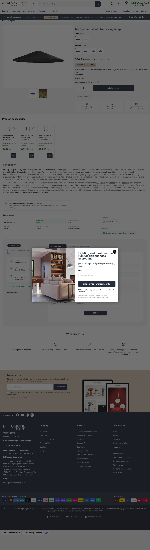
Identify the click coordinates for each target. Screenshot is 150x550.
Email (80, 271)
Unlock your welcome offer (96, 284)
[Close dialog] (115, 252)
